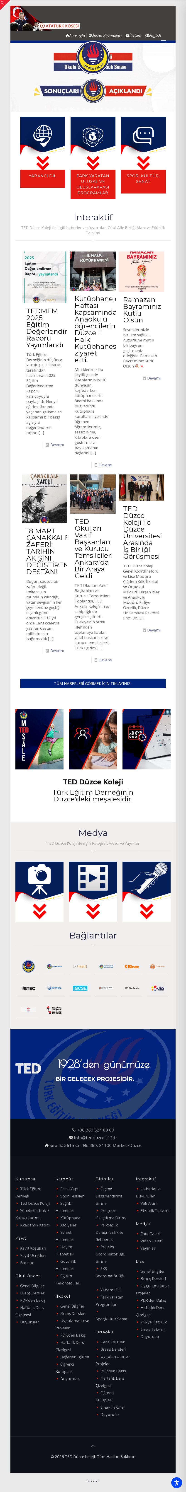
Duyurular (29, 1322)
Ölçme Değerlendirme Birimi (109, 1196)
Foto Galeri (150, 1233)
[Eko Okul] (157, 966)
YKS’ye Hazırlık (154, 1322)
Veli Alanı (149, 1203)
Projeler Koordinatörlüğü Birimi (111, 1254)
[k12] (132, 966)
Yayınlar (148, 1248)
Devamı (57, 444)
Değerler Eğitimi (74, 1356)
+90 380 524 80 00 (95, 1130)
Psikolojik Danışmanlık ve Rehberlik (109, 1232)
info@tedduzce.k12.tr (95, 1137)
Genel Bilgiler (32, 1285)
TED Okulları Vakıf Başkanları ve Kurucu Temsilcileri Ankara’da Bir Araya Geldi (94, 548)
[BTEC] (28, 988)
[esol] (106, 988)
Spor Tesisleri (72, 1196)
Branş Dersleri (33, 1293)
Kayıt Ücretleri (33, 1255)
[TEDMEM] (80, 966)
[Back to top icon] (93, 1446)
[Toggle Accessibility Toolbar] (177, 1483)
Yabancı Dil (110, 1289)
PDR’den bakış (33, 1300)
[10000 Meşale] (54, 1009)
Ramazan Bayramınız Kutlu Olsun (142, 309)
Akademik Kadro (35, 1225)
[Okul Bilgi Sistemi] (157, 988)
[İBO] (54, 988)
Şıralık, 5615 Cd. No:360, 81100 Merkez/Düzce (96, 1145)
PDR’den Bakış (73, 1335)
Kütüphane (70, 1217)
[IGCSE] (80, 988)
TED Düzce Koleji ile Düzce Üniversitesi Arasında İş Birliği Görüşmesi (142, 533)
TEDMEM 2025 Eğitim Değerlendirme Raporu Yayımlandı (52, 328)
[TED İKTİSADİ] (106, 966)
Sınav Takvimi (112, 1407)
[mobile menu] (163, 42)
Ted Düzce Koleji (35, 1203)
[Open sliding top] (5, 5)
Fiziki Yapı (69, 1188)
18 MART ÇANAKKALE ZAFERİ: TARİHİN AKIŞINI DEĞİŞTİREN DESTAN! (47, 551)
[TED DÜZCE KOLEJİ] (93, 58)
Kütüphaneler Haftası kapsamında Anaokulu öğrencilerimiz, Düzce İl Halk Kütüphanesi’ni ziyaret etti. (100, 329)
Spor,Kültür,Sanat (111, 1318)
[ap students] (132, 988)
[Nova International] (28, 1009)
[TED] (28, 966)
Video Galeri (152, 1240)
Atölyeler (68, 1225)
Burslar (27, 1262)
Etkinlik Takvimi (155, 1210)
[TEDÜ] (54, 966)
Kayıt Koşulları (33, 1248)
